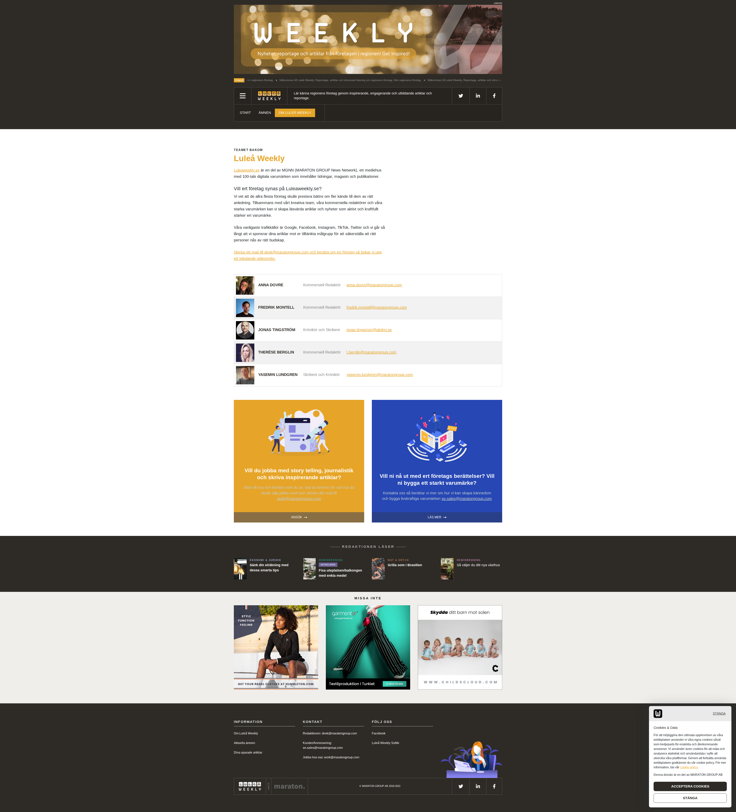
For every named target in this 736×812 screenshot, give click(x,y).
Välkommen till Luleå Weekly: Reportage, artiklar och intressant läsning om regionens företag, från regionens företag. (305, 80)
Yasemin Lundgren (277, 374)
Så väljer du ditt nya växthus (478, 565)
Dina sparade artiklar (248, 752)
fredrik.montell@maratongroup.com (377, 307)
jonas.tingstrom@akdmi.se (369, 330)
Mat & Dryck (398, 560)
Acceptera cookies (690, 786)
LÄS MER (434, 517)
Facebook (378, 733)
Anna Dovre (270, 285)
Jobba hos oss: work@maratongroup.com (331, 757)
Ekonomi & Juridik (265, 560)
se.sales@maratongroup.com (467, 498)
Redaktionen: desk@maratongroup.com (330, 733)
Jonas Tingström (276, 330)
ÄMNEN (265, 113)
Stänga (719, 713)
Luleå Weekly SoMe (385, 743)
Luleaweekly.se (247, 170)
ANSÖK (296, 517)
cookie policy (689, 767)
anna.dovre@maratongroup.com (374, 285)
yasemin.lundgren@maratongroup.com (380, 374)
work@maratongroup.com (299, 498)
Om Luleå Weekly (295, 113)
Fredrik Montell (276, 307)
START (245, 113)
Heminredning (331, 560)
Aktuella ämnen (244, 743)
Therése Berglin (276, 352)
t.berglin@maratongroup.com (371, 352)
